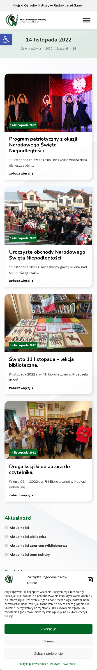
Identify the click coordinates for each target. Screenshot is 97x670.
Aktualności (19, 528)
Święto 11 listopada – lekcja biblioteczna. (41, 362)
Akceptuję (48, 629)
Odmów (48, 641)
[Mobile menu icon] (86, 20)
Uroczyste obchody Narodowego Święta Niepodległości (47, 255)
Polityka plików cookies (33, 664)
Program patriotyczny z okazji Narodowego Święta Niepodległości (43, 145)
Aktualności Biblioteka (28, 537)
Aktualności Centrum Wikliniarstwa (38, 545)
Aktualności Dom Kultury (30, 554)
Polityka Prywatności (63, 664)
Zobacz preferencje (48, 653)
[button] (6, 39)
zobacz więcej (19, 173)
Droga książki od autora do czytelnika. (39, 469)
